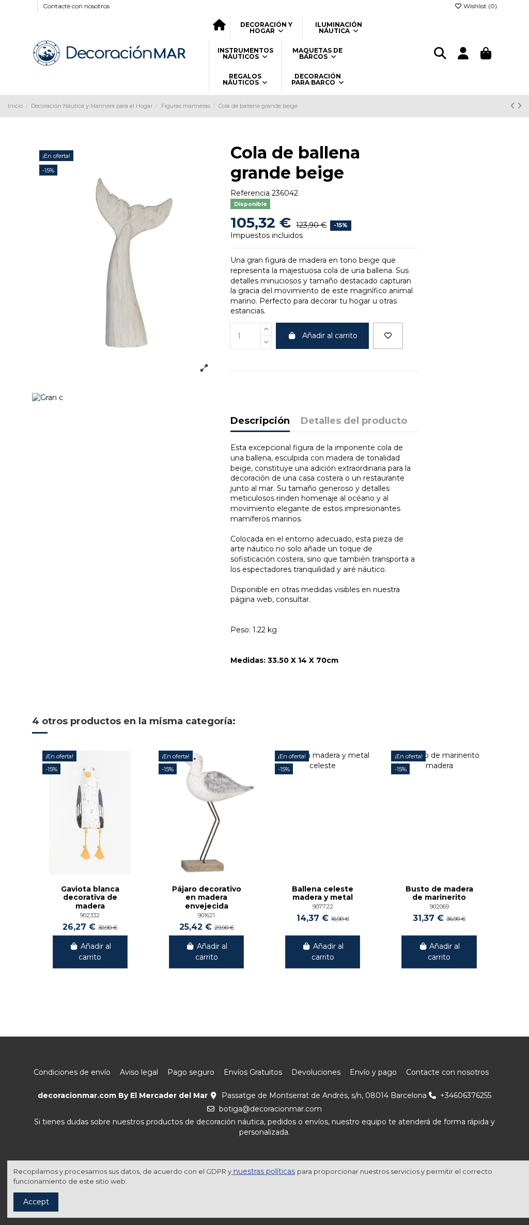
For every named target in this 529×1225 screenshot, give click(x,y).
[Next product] (519, 105)
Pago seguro (190, 1072)
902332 (90, 915)
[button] (266, 28)
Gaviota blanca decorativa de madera (90, 898)
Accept (36, 1201)
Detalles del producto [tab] (354, 421)
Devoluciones (315, 1072)
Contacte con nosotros (76, 6)
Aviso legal (139, 1072)
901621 (206, 915)
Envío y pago (373, 1072)
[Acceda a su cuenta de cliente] (463, 54)
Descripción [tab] (260, 421)
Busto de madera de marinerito (439, 893)
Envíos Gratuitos (253, 1072)
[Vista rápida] (129, 784)
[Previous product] (513, 105)
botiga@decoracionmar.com (270, 1108)
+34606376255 (465, 1095)
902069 (439, 906)
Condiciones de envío (72, 1072)
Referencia (250, 193)
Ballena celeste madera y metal (322, 893)
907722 (323, 906)
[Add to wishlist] (388, 336)
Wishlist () (479, 6)
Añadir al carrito (329, 335)
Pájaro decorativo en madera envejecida (206, 898)
